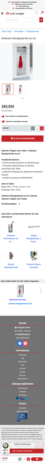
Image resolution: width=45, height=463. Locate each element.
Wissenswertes (22, 379)
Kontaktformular (23, 338)
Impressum (22, 355)
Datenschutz (22, 362)
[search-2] (41, 19)
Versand (22, 372)
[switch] (5, 453)
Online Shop (6, 31)
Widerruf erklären (22, 411)
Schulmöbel (19, 31)
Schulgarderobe (32, 31)
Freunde (22, 368)
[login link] (36, 13)
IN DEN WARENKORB (23, 138)
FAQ (22, 365)
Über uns (23, 375)
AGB (22, 358)
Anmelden (22, 408)
